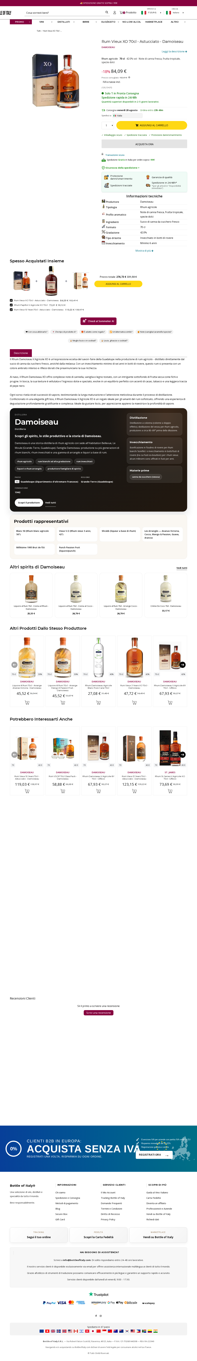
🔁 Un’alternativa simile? (121, 331)
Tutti (39, 31)
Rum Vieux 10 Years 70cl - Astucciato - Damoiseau (38, 310)
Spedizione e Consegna (67, 1197)
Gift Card (60, 1219)
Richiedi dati (152, 1219)
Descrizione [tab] (21, 353)
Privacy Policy (108, 1219)
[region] (55, 81)
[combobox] (64, 13)
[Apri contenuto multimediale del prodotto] (55, 81)
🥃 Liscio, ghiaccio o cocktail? (114, 340)
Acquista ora (144, 144)
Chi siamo (60, 1192)
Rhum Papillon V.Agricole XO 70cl (31, 305)
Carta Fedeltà (153, 1197)
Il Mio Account (108, 1192)
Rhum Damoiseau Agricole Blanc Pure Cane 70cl (98, 686)
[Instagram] (101, 1315)
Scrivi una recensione (98, 1012)
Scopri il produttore (29, 502)
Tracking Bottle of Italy (113, 1197)
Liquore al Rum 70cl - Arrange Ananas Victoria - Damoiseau (27, 686)
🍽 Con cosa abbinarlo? (36, 331)
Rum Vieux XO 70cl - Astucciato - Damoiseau (36, 300)
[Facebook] (96, 1315)
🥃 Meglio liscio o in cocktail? (83, 340)
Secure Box (61, 1214)
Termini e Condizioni (111, 1208)
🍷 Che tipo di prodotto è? (64, 331)
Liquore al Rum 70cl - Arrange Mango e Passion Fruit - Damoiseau (62, 687)
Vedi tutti (50, 502)
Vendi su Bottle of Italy (158, 1214)
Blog (57, 1208)
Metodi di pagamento (66, 1203)
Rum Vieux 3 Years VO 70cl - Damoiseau (134, 686)
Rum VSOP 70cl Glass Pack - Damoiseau (63, 777)
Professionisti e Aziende (159, 1208)
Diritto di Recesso (110, 1214)
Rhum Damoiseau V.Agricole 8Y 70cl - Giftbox (170, 686)
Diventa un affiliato (156, 1203)
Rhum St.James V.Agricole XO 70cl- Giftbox (170, 777)
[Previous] (14, 665)
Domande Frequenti (111, 1203)
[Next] (182, 665)
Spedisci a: (107, 115)
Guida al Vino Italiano (157, 1192)
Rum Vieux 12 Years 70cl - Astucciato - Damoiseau (134, 777)
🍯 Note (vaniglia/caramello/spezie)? (154, 331)
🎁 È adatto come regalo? (93, 331)
